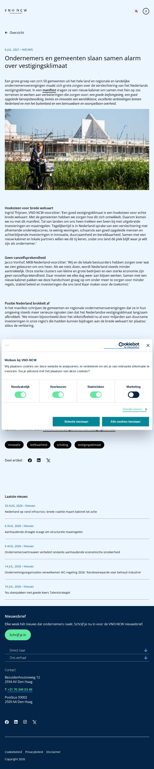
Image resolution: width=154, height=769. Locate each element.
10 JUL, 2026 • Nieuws (19, 586)
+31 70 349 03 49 (19, 689)
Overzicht (17, 32)
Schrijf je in (18, 635)
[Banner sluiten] (148, 345)
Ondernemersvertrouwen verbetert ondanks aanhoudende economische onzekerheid (62, 552)
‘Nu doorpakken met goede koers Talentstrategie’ (37, 592)
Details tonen (132, 409)
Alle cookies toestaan (125, 421)
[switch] (58, 394)
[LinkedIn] (39, 460)
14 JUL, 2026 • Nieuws (19, 566)
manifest (49, 90)
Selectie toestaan (76, 421)
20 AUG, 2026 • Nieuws (20, 506)
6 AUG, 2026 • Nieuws (19, 526)
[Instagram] (25, 722)
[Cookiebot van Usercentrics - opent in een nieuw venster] (121, 345)
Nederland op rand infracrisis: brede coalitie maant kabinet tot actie (51, 512)
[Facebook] (30, 460)
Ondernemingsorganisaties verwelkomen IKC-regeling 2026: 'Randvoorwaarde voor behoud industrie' (73, 572)
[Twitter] (48, 460)
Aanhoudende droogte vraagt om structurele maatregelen (44, 532)
